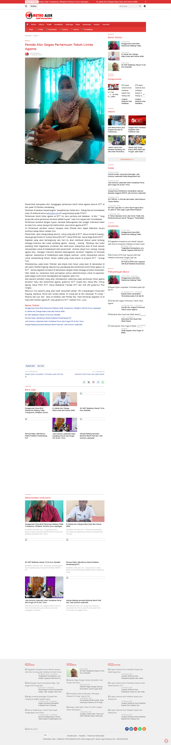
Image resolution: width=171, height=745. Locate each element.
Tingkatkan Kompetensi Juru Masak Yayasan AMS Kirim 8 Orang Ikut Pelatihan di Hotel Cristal (132, 249)
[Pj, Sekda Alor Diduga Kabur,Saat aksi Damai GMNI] (64, 399)
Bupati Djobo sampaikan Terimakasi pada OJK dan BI (44, 374)
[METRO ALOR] (39, 15)
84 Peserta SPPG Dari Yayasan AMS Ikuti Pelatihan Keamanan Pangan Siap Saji (133, 263)
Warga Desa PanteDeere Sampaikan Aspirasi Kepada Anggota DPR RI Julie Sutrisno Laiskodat (127, 192)
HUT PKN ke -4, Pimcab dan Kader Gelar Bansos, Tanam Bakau (127, 200)
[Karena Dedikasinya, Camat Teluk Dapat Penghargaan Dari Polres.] (44, 711)
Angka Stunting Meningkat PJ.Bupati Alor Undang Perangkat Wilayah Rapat (48, 704)
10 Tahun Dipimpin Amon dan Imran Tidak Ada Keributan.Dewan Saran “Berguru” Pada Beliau (126, 217)
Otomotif (105, 24)
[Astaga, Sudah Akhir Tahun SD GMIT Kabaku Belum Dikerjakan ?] (86, 708)
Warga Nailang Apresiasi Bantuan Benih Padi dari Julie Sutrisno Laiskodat (53, 325)
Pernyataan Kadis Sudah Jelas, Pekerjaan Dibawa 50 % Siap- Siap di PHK (92, 701)
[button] (140, 6)
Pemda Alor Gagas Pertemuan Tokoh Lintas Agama (133, 308)
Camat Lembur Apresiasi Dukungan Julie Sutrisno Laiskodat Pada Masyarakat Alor (124, 175)
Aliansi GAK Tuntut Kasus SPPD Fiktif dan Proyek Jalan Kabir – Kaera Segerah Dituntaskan (136, 149)
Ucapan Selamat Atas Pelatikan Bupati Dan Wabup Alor (113, 94)
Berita (33, 24)
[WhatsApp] (140, 729)
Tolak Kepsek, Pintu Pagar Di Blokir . (132, 331)
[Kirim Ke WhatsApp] (102, 382)
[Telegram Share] (98, 382)
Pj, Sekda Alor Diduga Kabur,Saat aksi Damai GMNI (92, 2)
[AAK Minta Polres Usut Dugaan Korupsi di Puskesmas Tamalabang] (117, 120)
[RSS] (144, 729)
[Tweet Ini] (89, 382)
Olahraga (69, 24)
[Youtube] (135, 729)
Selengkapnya (126, 159)
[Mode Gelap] (145, 6)
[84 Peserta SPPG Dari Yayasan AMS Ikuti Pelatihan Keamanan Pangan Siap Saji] (127, 256)
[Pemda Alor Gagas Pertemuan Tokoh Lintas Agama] (127, 302)
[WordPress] (131, 729)
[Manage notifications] (166, 741)
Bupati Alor (30, 366)
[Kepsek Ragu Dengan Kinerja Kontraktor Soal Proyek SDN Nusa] (86, 681)
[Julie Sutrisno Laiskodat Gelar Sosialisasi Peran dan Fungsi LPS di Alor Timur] (64, 425)
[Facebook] (127, 729)
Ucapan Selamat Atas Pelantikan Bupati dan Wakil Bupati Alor (132, 677)
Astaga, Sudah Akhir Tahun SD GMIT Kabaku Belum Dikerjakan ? (92, 715)
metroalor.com (52, 213)
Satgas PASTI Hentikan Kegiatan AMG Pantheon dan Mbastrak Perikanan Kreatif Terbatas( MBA (137, 130)
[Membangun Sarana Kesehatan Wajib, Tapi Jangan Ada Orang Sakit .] (44, 684)
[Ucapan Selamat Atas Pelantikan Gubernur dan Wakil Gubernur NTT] (127, 684)
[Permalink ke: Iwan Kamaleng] (27, 54)
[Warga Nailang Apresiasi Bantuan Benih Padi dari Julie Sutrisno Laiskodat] (92, 425)
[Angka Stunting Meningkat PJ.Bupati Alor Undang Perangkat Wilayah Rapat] (44, 698)
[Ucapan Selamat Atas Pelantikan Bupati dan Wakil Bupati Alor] (127, 670)
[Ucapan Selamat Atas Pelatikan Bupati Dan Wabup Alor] (113, 87)
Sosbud (97, 24)
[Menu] (26, 6)
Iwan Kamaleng (34, 53)
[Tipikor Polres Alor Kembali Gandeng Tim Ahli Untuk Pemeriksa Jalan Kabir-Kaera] (117, 140)
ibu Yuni (41, 366)
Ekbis (78, 24)
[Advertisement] (64, 184)
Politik (49, 24)
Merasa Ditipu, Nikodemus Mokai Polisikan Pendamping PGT (48, 318)
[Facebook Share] (84, 382)
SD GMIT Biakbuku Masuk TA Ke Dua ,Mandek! (139, 2)
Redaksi (33, 6)
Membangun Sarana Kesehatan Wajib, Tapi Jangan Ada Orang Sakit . (50, 691)
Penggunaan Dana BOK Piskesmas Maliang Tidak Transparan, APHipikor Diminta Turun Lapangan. (63, 308)
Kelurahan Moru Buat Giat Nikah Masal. (89, 372)
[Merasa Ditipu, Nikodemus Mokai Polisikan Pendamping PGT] (37, 425)
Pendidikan (58, 24)
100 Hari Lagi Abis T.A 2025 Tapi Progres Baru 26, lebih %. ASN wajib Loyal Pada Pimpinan (125, 209)
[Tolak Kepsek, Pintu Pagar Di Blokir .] (122, 326)
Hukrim (41, 24)
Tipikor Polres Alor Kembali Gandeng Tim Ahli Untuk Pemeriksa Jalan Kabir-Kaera (116, 149)
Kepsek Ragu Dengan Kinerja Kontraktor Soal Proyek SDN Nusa (91, 688)
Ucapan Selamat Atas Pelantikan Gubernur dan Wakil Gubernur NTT (133, 691)
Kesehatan (87, 24)
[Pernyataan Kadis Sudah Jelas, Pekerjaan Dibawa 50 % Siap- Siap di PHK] (86, 695)
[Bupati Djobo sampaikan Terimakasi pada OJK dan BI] (127, 288)
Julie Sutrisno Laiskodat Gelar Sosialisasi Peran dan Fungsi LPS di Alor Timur (54, 321)
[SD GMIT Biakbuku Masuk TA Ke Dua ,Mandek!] (92, 399)
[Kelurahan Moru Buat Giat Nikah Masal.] (124, 314)
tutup (45, 735)
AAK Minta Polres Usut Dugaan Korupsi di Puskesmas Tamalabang (116, 130)
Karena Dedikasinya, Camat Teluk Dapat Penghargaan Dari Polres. (50, 718)
